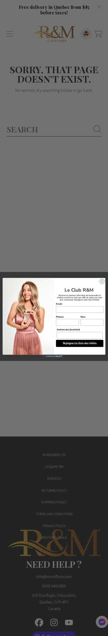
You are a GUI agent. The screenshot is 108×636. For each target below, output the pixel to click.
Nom (83, 316)
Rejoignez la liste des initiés (80, 343)
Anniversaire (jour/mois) (68, 329)
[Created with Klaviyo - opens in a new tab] (54, 356)
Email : (59, 304)
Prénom (59, 316)
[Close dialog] (102, 281)
